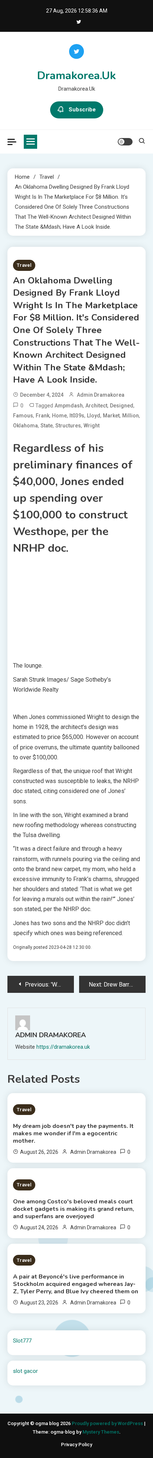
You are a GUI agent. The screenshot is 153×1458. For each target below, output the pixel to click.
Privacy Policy (76, 1444)
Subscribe (82, 109)
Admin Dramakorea (100, 395)
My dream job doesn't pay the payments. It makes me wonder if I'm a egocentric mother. (73, 1133)
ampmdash (69, 406)
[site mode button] (125, 141)
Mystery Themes (100, 1432)
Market (111, 416)
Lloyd (93, 416)
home (59, 416)
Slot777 (22, 1340)
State (46, 426)
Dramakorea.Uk (76, 75)
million (130, 416)
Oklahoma (25, 426)
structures (68, 426)
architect (96, 406)
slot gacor (25, 1371)
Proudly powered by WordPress (108, 1423)
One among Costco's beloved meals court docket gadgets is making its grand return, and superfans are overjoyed (73, 1209)
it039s (76, 416)
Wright (92, 426)
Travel (24, 265)
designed (121, 406)
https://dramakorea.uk (63, 1047)
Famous (23, 416)
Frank (42, 416)
